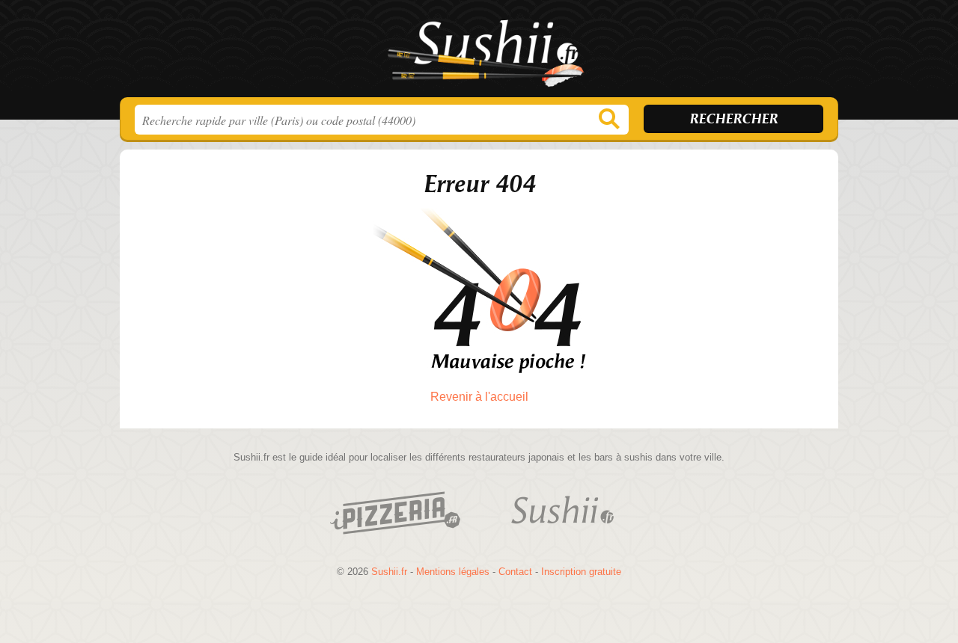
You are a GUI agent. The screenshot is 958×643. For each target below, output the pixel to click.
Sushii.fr (479, 53)
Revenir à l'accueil (479, 396)
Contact (515, 571)
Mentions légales (452, 571)
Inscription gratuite (581, 571)
